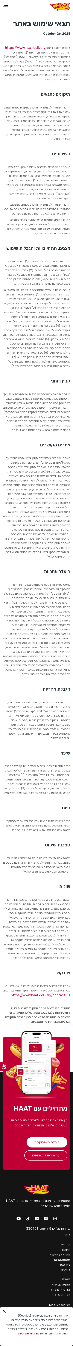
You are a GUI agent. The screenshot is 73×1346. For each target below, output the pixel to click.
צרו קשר (65, 1264)
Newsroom (62, 1260)
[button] (15, 6)
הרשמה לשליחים (60, 1255)
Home (66, 1250)
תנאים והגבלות (61, 1285)
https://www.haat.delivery (25, 48)
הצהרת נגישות (61, 1294)
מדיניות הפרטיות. (28, 1333)
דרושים (65, 1269)
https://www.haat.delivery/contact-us (40, 995)
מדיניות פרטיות (60, 1289)
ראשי (67, 1235)
